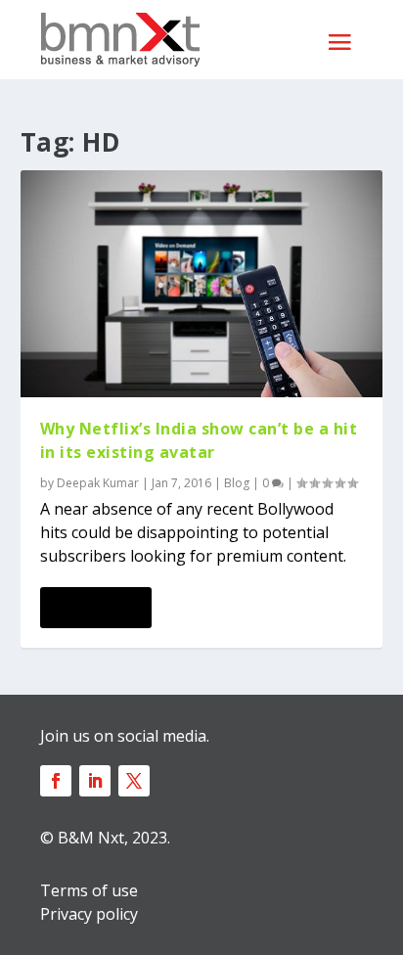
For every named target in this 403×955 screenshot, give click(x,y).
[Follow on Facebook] (55, 780)
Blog (236, 483)
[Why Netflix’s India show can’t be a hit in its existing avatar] (202, 283)
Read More (95, 607)
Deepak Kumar (98, 483)
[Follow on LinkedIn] (95, 780)
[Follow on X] (134, 780)
